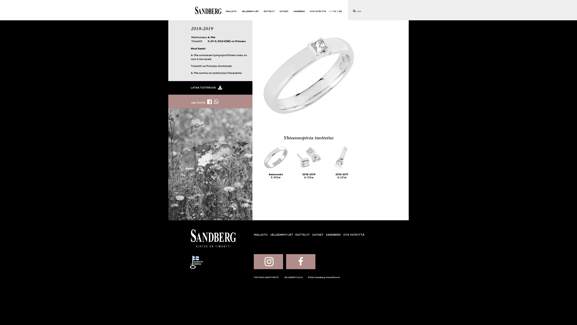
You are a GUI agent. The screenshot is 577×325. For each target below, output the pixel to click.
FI (330, 11)
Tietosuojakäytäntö (266, 277)
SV (334, 11)
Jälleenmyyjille (293, 277)
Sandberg (208, 10)
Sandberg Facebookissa (300, 261)
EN (340, 11)
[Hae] (354, 11)
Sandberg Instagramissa (268, 261)
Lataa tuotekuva (203, 87)
